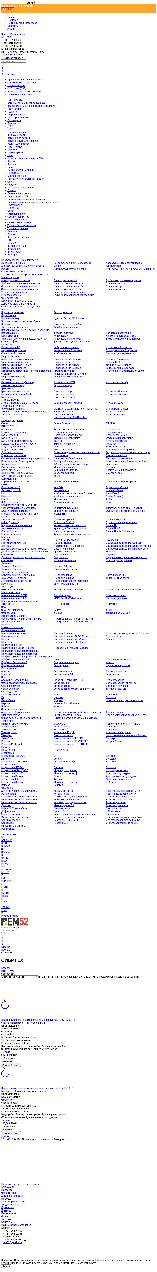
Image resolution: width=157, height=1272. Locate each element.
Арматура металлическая (15, 280)
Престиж (111, 697)
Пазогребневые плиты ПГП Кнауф (74, 618)
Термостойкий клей (117, 487)
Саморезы (112, 540)
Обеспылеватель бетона (68, 715)
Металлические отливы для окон (20, 513)
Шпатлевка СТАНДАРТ (14, 761)
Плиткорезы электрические (70, 268)
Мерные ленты (10, 464)
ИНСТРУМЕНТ (15, 146)
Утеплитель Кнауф (64, 732)
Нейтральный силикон (66, 347)
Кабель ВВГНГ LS (64, 790)
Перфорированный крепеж (69, 545)
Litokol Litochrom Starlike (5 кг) (71, 417)
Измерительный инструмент (17, 461)
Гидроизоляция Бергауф (120, 367)
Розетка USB (61, 822)
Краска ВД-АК (9, 531)
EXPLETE (6, 881)
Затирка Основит (115, 414)
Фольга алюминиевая (118, 365)
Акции (11, 28)
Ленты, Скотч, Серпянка (21, 170)
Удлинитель (112, 814)
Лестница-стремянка (66, 432)
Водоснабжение (10, 332)
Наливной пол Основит (67, 703)
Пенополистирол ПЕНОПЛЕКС (71, 741)
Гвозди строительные (13, 542)
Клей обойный (114, 490)
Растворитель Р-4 (116, 671)
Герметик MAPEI (10, 347)
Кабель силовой (10, 820)
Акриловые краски (12, 528)
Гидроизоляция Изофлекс (16, 376)
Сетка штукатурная (117, 685)
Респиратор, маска (116, 435)
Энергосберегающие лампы (122, 822)
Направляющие (10, 636)
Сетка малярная (10, 688)
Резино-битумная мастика (69, 376)
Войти (4, 34)
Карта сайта (7, 1187)
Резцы (5, 268)
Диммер (6, 805)
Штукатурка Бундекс (65, 782)
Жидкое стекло (115, 712)
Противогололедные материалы (26, 199)
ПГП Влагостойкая (11, 621)
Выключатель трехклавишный (19, 802)
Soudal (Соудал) (62, 595)
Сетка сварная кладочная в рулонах (74, 688)
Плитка (11, 190)
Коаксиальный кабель (66, 799)
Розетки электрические (119, 799)
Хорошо (6, 1266)
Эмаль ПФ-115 (114, 528)
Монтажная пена (16, 175)
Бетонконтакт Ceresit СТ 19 (16, 394)
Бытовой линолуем (12, 589)
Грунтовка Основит (117, 391)
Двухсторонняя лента (13, 577)
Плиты (5, 639)
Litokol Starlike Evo (64, 414)
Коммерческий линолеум (68, 589)
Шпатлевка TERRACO (13, 755)
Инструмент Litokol (117, 408)
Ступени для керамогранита (122, 481)
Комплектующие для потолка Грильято (128, 633)
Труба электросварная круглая (123, 280)
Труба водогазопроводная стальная (74, 295)
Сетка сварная (62, 685)
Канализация (61, 335)
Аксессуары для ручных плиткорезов (22, 265)
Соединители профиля (66, 662)
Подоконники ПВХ (18, 196)
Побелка (111, 782)
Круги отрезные (10, 470)
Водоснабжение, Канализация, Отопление (31, 105)
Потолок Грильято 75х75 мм (70, 639)
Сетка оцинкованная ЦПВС (69, 680)
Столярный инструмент (119, 437)
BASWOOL (59, 723)
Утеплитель (13, 231)
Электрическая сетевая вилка (123, 820)
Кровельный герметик (119, 347)
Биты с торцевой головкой (16, 440)
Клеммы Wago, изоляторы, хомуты (74, 796)
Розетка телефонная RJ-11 (121, 796)
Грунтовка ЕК (9, 397)
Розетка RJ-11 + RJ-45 (66, 820)
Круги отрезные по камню (16, 475)
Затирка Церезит (115, 411)
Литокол (6, 758)
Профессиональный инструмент (25, 79)
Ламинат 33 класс (11, 569)
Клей (10, 155)
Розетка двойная (116, 802)
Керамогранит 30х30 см (15, 481)
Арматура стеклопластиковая (24, 91)
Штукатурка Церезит (65, 770)
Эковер (110, 738)
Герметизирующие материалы (18, 507)
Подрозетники (62, 808)
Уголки (110, 639)
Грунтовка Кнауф (63, 391)
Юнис (57, 694)
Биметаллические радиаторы (123, 338)
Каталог (5, 968)
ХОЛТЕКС (111, 610)
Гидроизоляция (16, 114)
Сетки (10, 210)
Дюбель (6, 545)
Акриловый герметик (13, 350)
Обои (10, 181)
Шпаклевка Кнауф (64, 761)
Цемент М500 (9, 750)
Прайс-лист (7, 1207)
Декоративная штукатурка (121, 776)
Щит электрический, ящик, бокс (124, 817)
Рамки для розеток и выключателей (75, 814)
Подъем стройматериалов (22, 22)
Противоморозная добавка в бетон (126, 715)
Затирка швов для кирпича (22, 140)
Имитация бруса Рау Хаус (68, 324)
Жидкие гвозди (16, 135)
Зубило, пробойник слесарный (71, 464)
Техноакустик (9, 732)
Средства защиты (64, 472)
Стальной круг (114, 286)
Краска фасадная (11, 534)
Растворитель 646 (64, 674)
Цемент (11, 242)
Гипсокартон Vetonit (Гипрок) (17, 382)
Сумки (57, 265)
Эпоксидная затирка (13, 408)
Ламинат (12, 167)
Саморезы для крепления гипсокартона (128, 545)
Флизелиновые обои (118, 612)
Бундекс (58, 700)
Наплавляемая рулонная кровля (25, 178)
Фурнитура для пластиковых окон (125, 510)
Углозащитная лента (117, 577)
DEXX (4, 860)
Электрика (13, 254)
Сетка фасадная (115, 680)
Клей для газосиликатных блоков (73, 493)
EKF (3, 878)
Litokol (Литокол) (11, 694)
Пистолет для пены (117, 598)
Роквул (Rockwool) (12, 744)
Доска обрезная (16, 132)
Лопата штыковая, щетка (68, 435)
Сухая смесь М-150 (18, 216)
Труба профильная (17, 228)
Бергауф (6, 703)
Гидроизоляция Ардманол (16, 365)
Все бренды (8, 828)
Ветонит (5, 706)
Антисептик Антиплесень (15, 712)
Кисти (57, 446)
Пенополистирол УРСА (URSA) (123, 723)
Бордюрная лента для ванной (18, 575)
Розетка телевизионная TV (121, 793)
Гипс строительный (18, 117)
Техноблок (7, 738)
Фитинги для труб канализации (71, 341)
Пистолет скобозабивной (68, 458)
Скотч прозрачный (116, 575)
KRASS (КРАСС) (115, 402)
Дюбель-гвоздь (63, 542)
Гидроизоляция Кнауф (66, 365)
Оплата (11, 17)
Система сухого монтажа (21, 82)
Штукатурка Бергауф (65, 773)
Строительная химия (19, 222)
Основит (58, 785)
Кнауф (5, 499)
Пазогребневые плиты (20, 187)
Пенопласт (112, 726)
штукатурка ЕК (9, 779)
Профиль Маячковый (118, 659)
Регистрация (17, 34)
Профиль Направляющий (15, 659)
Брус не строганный (12, 312)
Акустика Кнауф (63, 385)
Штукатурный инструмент (121, 449)
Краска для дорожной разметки (72, 534)
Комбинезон (113, 429)
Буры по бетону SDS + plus (69, 318)
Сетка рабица (61, 682)
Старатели (111, 694)
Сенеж (5, 423)
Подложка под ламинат (67, 569)
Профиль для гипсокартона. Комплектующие (33, 202)
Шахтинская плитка (12, 627)
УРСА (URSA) (61, 729)
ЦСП (10, 240)
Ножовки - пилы (115, 446)
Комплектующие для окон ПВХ (25, 158)
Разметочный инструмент (121, 470)
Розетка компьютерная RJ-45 (123, 790)
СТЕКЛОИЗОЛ (62, 604)
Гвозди (5, 540)
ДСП (10, 129)
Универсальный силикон (68, 350)
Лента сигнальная (64, 577)
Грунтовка (13, 123)
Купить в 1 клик (9, 1065)
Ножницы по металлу (66, 470)
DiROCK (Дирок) (10, 726)
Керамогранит (15, 152)
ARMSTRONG (8, 834)
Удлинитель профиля (118, 665)
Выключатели (9, 793)
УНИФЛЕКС (112, 604)
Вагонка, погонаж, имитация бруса (27, 102)
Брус (10, 97)
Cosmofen (6, 852)
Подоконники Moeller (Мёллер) (71, 647)
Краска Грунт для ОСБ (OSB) (17, 300)
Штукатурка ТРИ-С (12, 773)
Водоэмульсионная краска (16, 525)
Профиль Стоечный (12, 665)
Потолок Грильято (64, 633)
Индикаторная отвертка (15, 817)
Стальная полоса (115, 283)
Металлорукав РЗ (64, 805)
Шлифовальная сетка (13, 432)
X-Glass (110, 499)
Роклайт (6, 741)
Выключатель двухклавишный (19, 796)
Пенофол (111, 729)
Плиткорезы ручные (13, 262)
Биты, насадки (9, 435)
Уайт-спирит (113, 674)
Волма (57, 776)
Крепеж (12, 164)
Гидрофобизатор (10, 715)
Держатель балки (64, 548)
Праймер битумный (117, 359)
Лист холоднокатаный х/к (68, 286)
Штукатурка (14, 251)
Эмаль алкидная (115, 519)
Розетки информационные (69, 817)
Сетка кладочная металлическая (19, 289)
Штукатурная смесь (117, 770)
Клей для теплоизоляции (68, 496)
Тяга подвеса (61, 665)
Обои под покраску (12, 610)
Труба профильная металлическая (20, 283)
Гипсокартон (14, 120)
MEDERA (111, 423)
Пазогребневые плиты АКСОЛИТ (73, 621)
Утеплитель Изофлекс (118, 732)
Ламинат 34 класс (64, 566)
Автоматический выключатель (19, 790)
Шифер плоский (16, 245)
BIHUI (4, 843)
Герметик (12, 111)
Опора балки (61, 554)
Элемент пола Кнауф (13, 385)
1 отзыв (5, 1051)
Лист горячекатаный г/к (67, 289)
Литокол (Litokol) (11, 490)
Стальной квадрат (116, 289)
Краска (11, 161)
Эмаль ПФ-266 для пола (120, 531)
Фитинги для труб (64, 332)
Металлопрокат (16, 85)
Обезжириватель (63, 671)
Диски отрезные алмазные (17, 472)
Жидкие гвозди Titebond (68, 402)
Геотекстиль (14, 108)
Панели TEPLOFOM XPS (14, 723)
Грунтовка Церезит (64, 394)
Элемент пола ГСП (64, 382)
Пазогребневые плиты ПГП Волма (21, 618)
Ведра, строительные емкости (18, 443)
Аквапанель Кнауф (117, 382)
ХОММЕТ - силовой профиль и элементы (24, 274)
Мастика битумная (64, 370)
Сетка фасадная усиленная (121, 682)
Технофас (6, 735)
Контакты (13, 25)
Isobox (5, 901)
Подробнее (7, 8)
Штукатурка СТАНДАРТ (14, 770)
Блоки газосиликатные (20, 94)
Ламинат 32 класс (11, 566)
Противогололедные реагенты (19, 653)
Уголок (110, 662)
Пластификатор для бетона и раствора (76, 717)
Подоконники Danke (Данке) (17, 647)
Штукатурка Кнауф (12, 782)
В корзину (7, 1061)
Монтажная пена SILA (13, 598)
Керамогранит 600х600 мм (69, 481)
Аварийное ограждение (15, 680)
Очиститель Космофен (66, 507)
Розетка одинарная (117, 805)
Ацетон (5, 671)
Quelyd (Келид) (114, 496)
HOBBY (5, 892)
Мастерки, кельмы (116, 455)
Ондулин (12, 184)
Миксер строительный (119, 458)
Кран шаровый (10, 335)
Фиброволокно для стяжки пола (124, 700)
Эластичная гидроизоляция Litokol (125, 370)
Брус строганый (63, 312)
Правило (111, 467)
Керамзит (13, 149)
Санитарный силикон (13, 353)
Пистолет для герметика (120, 353)
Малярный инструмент (67, 437)
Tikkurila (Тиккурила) (12, 519)
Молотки (111, 443)
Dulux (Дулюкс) (10, 522)
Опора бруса (61, 557)
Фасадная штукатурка (118, 779)
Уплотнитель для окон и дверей (124, 507)
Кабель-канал (61, 793)
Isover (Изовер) (62, 726)
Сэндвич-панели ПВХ (66, 510)
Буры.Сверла (15, 100)
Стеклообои (8, 612)
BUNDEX (6, 846)
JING (4, 910)
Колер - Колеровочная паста (70, 525)
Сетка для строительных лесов (19, 682)
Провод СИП (61, 811)
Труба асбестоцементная (21, 225)
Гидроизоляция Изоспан (15, 367)
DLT (3, 866)
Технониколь (8, 729)
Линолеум (13, 172)
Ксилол (5, 674)
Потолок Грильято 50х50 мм (70, 642)
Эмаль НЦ (112, 525)
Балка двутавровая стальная (70, 292)
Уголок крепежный (65, 560)
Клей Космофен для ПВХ (15, 510)
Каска (57, 475)
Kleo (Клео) (112, 493)
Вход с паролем (10, 1204)
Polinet (57, 610)
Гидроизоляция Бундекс (15, 362)
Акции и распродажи (13, 1195)
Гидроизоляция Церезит (67, 359)
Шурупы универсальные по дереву (126, 557)
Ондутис (6, 373)
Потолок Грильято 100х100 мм (71, 636)
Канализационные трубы (68, 338)
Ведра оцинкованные (13, 446)
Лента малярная (63, 575)
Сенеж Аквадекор (64, 423)
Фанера (11, 234)
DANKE (5, 857)
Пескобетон (8, 700)
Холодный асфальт (18, 237)
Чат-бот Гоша (9, 1192)
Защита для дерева (18, 143)
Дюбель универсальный (68, 540)
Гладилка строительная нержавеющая (128, 452)
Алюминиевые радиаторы (121, 335)
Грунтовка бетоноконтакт (15, 391)
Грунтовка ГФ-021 (64, 522)
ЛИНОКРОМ (8, 604)
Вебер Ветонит (9, 502)
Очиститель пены (116, 595)
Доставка (12, 20)
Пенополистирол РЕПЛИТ (68, 738)
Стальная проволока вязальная (19, 286)
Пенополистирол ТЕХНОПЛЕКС (71, 744)
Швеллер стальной (12, 295)
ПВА (108, 502)
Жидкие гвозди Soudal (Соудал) (19, 402)
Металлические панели (14, 633)
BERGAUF (6, 840)
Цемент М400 (61, 750)
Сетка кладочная (10, 685)
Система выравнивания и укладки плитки (25, 458)
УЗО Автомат (113, 811)
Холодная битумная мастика (70, 373)
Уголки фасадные (116, 688)
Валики (58, 440)
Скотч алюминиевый (66, 583)
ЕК (2, 493)
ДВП (10, 126)
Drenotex (6, 869)
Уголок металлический (14, 292)
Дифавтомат (8, 811)
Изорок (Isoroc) (115, 741)
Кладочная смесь (63, 502)
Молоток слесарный (65, 467)
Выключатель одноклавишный (19, 799)
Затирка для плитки (18, 137)
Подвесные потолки (19, 193)
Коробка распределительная (70, 802)
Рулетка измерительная (15, 467)
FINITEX (5, 887)
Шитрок (110, 755)
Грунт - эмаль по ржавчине (121, 522)
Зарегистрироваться (13, 1201)
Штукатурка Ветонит (13, 776)
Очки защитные (115, 432)
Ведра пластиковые (12, 449)
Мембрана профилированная (18, 359)
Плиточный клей (10, 487)
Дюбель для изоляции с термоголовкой (24, 548)
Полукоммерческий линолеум (123, 589)
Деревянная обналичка (14, 327)
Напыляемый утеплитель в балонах (126, 735)
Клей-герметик (62, 353)
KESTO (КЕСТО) (10, 916)
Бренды (6, 949)
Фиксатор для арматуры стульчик (20, 306)
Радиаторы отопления (118, 332)
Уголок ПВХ (60, 513)
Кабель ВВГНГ (9, 822)
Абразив (6, 429)
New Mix (58, 487)
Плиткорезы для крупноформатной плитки (130, 268)
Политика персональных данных (20, 1184)
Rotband (5, 785)
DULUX (5, 872)
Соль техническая (17, 219)
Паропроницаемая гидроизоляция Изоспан (26, 370)
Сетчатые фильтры (12, 341)
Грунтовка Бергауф (65, 397)
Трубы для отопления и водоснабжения (24, 338)
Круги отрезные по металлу (70, 429)
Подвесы (6, 642)
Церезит (6, 496)
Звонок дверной (10, 814)
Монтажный (60, 499)
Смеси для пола (16, 213)
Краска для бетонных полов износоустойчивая (70, 530)
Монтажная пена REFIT (14, 595)
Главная (5, 946)
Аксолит (58, 779)
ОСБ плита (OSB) (16, 88)
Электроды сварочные (119, 560)
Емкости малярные (65, 443)
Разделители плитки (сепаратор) (72, 262)
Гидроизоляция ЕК (64, 362)
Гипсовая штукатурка (118, 773)
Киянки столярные (116, 440)
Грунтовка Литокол (117, 394)
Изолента (6, 583)
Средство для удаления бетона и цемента (77, 712)
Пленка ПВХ (113, 362)
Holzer (4, 895)
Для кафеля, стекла (12, 452)
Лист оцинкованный (65, 280)
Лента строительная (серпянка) (71, 580)
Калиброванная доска (66, 327)
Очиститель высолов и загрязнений (21, 717)
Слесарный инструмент (67, 461)
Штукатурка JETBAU (12, 767)
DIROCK (5, 863)
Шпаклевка (14, 248)
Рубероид (13, 207)
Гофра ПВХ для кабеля (14, 808)
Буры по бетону (10, 318)
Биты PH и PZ (9, 437)
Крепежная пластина (65, 551)
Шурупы (110, 554)
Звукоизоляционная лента (16, 580)
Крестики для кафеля (13, 455)
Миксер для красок (65, 449)
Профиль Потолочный (14, 662)
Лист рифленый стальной (68, 283)
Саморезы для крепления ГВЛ (123, 542)
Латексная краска (64, 519)
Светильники (113, 636)
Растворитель (15, 205)
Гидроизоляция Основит (67, 367)
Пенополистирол (63, 735)
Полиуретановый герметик (121, 350)
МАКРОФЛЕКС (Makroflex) (69, 598)
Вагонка (5, 324)
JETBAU (5, 907)
